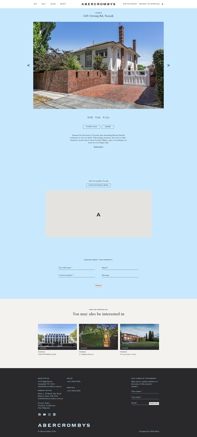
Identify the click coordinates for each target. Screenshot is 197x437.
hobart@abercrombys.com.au (50, 399)
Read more (98, 147)
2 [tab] (86, 105)
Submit (98, 286)
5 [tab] (93, 105)
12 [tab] (110, 105)
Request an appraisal (149, 4)
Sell (44, 4)
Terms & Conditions (46, 406)
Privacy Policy (44, 403)
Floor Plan (91, 126)
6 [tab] (96, 105)
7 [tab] (98, 105)
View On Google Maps (98, 185)
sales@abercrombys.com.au (49, 387)
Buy (35, 4)
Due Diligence (44, 408)
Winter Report (130, 4)
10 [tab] (105, 105)
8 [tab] (100, 105)
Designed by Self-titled (149, 431)
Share (108, 126)
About (63, 4)
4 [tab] (91, 105)
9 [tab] (103, 105)
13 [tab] (112, 105)
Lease (53, 4)
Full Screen (153, 105)
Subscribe (154, 403)
